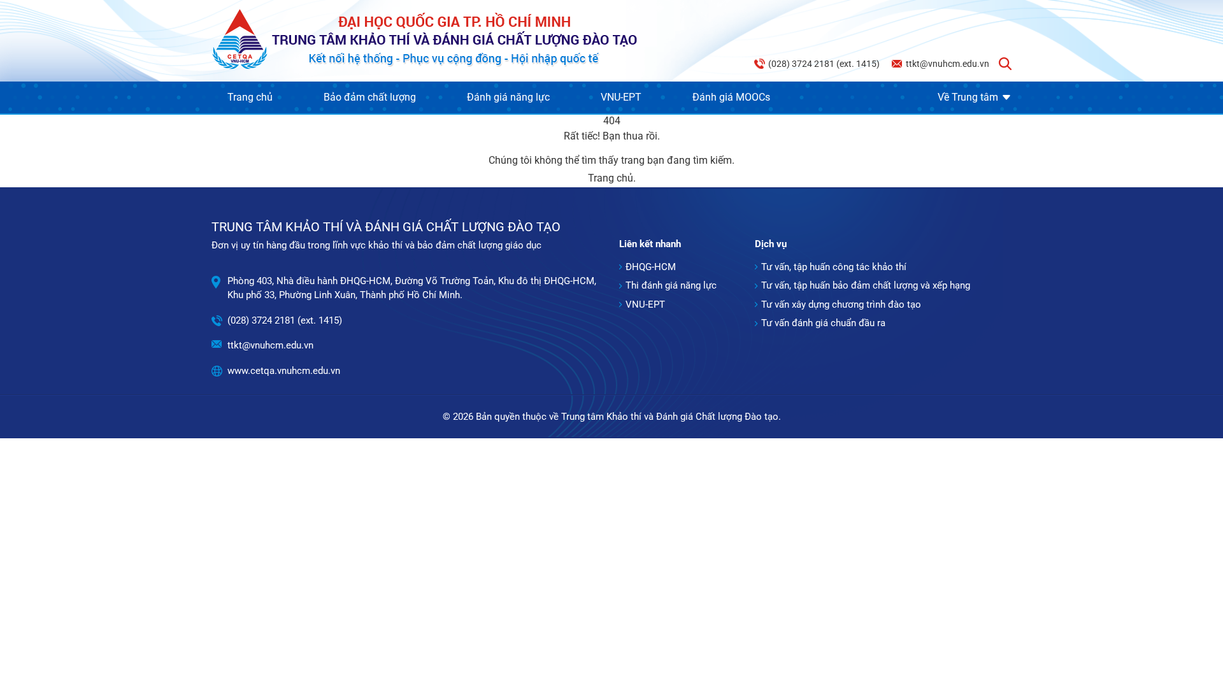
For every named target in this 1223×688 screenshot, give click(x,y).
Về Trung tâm (968, 97)
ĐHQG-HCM (651, 267)
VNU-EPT (621, 97)
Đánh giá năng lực (508, 97)
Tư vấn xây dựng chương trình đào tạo (841, 304)
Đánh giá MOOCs (731, 97)
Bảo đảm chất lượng (370, 97)
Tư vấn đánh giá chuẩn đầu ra (823, 323)
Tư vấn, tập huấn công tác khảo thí (833, 267)
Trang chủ (250, 97)
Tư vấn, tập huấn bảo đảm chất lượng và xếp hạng (865, 285)
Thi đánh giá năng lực (671, 285)
